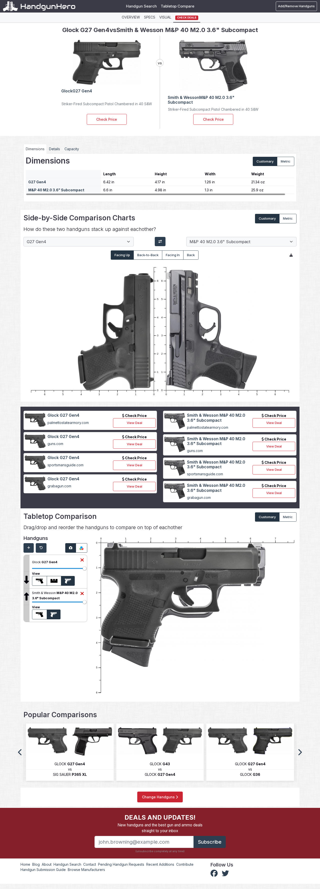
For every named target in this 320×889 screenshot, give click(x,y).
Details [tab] (54, 149)
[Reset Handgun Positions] (41, 548)
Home (25, 864)
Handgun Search (141, 6)
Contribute (185, 864)
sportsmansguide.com (66, 465)
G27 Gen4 (37, 182)
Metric (285, 161)
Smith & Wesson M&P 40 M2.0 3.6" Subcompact (216, 417)
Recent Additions (160, 864)
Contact (89, 864)
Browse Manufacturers (86, 869)
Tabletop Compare (177, 6)
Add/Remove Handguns (296, 6)
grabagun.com (59, 486)
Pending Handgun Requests (121, 864)
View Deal (134, 423)
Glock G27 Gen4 (63, 415)
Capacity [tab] (71, 149)
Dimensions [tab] (35, 149)
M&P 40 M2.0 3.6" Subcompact (56, 190)
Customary (265, 161)
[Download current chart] (291, 255)
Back (191, 255)
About (47, 864)
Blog (36, 864)
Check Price (106, 119)
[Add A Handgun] (29, 548)
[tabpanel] (160, 176)
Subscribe (210, 842)
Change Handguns (159, 797)
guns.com (55, 443)
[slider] (84, 568)
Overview (131, 17)
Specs (149, 17)
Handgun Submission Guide (43, 869)
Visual (165, 17)
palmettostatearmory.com (68, 422)
